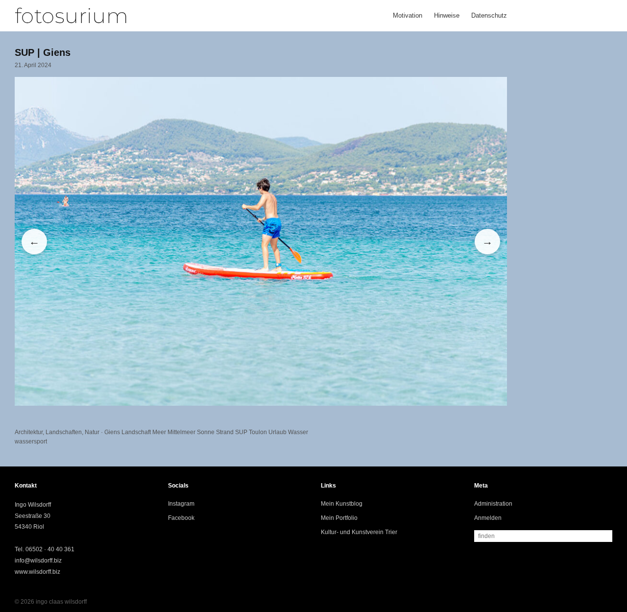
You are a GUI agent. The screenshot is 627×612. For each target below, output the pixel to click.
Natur (92, 432)
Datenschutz (489, 15)
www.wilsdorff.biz (37, 571)
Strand (225, 432)
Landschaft (136, 432)
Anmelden (488, 517)
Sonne (206, 432)
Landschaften (64, 432)
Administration (493, 503)
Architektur (29, 432)
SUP (241, 432)
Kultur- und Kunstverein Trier (359, 532)
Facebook (181, 517)
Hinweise (446, 15)
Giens (112, 432)
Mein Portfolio (339, 517)
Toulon (258, 432)
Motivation (407, 15)
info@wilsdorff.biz (38, 560)
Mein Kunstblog (341, 503)
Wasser (298, 432)
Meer (159, 432)
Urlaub (277, 432)
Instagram (181, 503)
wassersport (31, 441)
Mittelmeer (181, 432)
